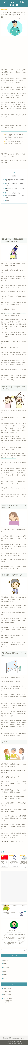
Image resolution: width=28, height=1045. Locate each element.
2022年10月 (6, 967)
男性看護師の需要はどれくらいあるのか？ (15, 196)
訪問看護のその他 (7, 998)
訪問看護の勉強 (7, 994)
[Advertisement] (14, 53)
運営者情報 (19, 1041)
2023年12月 (6, 960)
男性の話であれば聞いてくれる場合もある (15, 189)
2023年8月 (6, 963)
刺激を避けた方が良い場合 (13, 193)
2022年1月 (6, 978)
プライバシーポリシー (11, 1041)
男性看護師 (7, 1002)
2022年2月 (6, 974)
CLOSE (14, 175)
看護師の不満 (8, 991)
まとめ (7, 200)
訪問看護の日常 (4, 9)
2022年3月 (6, 971)
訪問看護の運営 (8, 1000)
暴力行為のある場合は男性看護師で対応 (15, 184)
